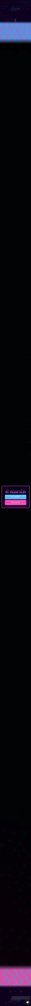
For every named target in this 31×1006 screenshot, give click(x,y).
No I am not (15, 497)
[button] (27, 1002)
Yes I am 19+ (15, 502)
